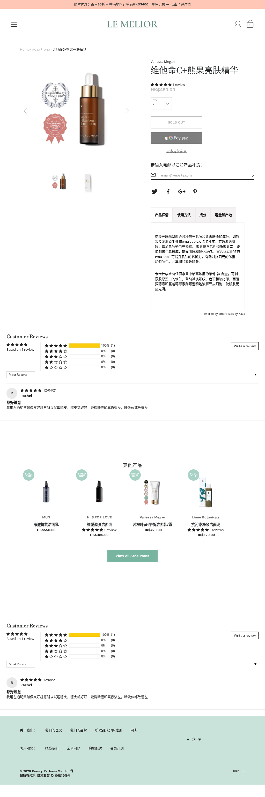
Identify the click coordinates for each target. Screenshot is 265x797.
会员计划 (117, 748)
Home (25, 49)
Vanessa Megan (152, 517)
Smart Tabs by (229, 314)
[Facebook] (168, 191)
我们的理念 (53, 730)
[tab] (162, 215)
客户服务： (28, 748)
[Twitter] (154, 191)
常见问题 (73, 748)
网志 (133, 730)
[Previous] (25, 111)
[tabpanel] (198, 266)
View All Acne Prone (132, 556)
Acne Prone (41, 49)
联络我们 (51, 748)
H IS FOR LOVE (99, 517)
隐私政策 (43, 776)
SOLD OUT (176, 122)
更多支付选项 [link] (176, 151)
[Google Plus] (182, 191)
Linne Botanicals (205, 517)
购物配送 (95, 748)
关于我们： (28, 730)
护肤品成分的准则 (108, 730)
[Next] (127, 111)
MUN (46, 517)
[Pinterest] (196, 191)
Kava (242, 314)
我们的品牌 (78, 730)
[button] (161, 84)
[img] (31, 390)
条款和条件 (62, 776)
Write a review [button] (245, 346)
